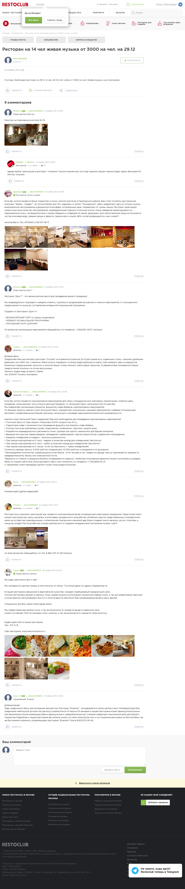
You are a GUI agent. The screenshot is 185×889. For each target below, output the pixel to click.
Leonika (16, 347)
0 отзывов (32, 165)
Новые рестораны (11, 809)
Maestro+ (17, 111)
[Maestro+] (8, 112)
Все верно (33, 20)
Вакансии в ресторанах (106, 809)
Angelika (20, 162)
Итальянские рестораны (60, 812)
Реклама (113, 4)
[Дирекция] (8, 193)
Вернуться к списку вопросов (94, 783)
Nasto (16, 482)
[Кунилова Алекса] (8, 393)
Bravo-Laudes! (34, 195)
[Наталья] (8, 506)
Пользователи (51, 40)
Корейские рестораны (59, 824)
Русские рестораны (57, 816)
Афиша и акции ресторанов (108, 801)
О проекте (102, 4)
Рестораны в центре (12, 801)
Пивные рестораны (11, 805)
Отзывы (18, 40)
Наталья (17, 505)
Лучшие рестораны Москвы (108, 813)
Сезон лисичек (118, 23)
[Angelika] (10, 164)
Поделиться (71, 90)
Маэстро (31, 114)
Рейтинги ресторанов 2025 (108, 805)
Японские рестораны (58, 820)
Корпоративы (92, 23)
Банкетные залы (10, 817)
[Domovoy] (8, 288)
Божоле (30, 699)
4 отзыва (27, 485)
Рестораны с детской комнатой (17, 825)
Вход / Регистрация (166, 4)
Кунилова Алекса (21, 392)
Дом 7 (29, 290)
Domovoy (17, 287)
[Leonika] (8, 348)
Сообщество (73, 13)
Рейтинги (98, 13)
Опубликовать (135, 770)
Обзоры (120, 13)
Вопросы (86, 40)
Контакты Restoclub (137, 856)
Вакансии (132, 860)
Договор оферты (136, 844)
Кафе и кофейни (10, 813)
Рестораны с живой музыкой (16, 821)
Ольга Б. (17, 696)
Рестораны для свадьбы (144, 23)
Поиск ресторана (13, 13)
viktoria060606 (20, 59)
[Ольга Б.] (8, 697)
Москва (40, 4)
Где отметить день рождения (171, 23)
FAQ (129, 863)
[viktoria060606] (8, 60)
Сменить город (54, 20)
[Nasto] (8, 483)
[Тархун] (8, 572)
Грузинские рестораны (59, 808)
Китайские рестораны (59, 804)
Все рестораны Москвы (13, 829)
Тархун (16, 570)
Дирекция (18, 192)
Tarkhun (33, 574)
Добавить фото (112, 770)
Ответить (139, 151)
